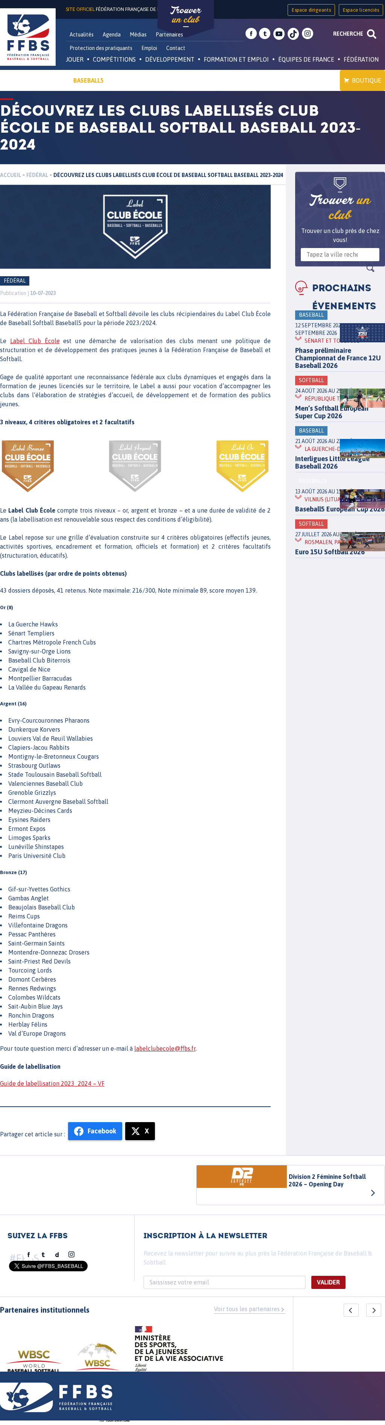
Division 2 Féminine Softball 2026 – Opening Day (327, 1180)
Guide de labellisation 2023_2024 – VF (52, 1083)
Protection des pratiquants (101, 48)
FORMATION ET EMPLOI (236, 59)
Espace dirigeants (311, 10)
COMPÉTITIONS (114, 59)
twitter (264, 34)
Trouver (185, 15)
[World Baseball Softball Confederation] (34, 1365)
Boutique (366, 80)
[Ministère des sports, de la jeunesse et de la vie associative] (179, 1351)
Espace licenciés (361, 10)
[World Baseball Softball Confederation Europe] (97, 1361)
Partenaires (169, 35)
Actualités (82, 35)
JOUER (74, 59)
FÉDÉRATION (361, 59)
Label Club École (35, 340)
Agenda (112, 35)
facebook (251, 34)
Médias (138, 35)
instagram (307, 34)
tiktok (293, 34)
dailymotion (57, 1255)
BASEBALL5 (88, 80)
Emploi (149, 48)
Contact (175, 48)
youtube (279, 34)
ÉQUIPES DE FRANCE (306, 59)
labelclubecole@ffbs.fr (165, 1048)
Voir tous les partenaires (247, 1308)
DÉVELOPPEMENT (169, 59)
